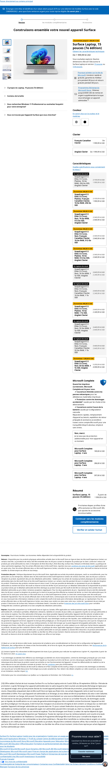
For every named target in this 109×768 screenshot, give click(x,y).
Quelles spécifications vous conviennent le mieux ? (89, 168)
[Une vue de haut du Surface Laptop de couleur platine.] (7, 59)
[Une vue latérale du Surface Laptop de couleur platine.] (7, 51)
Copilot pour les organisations (35, 736)
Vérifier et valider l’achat (89, 529)
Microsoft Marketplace (17, 754)
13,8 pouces (77, 67)
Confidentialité (59, 764)
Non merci (86, 756)
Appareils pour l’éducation (53, 741)
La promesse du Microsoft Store (13, 741)
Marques (3, 767)
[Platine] (76, 122)
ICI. (27, 671)
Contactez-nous (46, 764)
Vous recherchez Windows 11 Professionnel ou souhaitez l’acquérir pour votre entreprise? (35, 105)
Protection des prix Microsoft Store (76, 603)
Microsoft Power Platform (37, 754)
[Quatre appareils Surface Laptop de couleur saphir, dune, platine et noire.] (7, 76)
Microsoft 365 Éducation (10, 744)
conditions (51, 664)
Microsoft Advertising (62, 749)
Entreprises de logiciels (58, 754)
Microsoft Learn (25, 751)
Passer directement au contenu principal (16, 1)
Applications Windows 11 (18, 738)
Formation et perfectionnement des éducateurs (53, 744)
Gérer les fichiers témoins (75, 764)
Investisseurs (29, 756)
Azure (28, 749)
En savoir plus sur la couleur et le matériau (86, 114)
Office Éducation (26, 744)
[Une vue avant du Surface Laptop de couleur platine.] (7, 42)
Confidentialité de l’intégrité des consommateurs (19, 764)
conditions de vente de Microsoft (83, 566)
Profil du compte (35, 738)
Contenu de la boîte (15, 96)
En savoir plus (73, 11)
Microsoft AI (5, 749)
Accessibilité (40, 756)
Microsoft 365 (48, 749)
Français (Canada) (7, 759)
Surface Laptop (16, 736)
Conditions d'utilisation (95, 764)
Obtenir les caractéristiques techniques (88, 51)
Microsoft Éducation (34, 741)
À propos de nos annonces (18, 767)
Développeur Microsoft (9, 751)
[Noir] (85, 122)
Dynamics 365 (36, 749)
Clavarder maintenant (86, 751)
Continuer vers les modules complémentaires (90, 520)
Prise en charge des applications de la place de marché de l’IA (57, 751)
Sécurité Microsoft (17, 749)
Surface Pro (4, 736)
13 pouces (98, 64)
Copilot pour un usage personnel (60, 736)
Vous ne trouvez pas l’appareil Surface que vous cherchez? (31, 115)
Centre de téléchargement (53, 738)
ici (72, 675)
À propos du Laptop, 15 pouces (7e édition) (25, 88)
